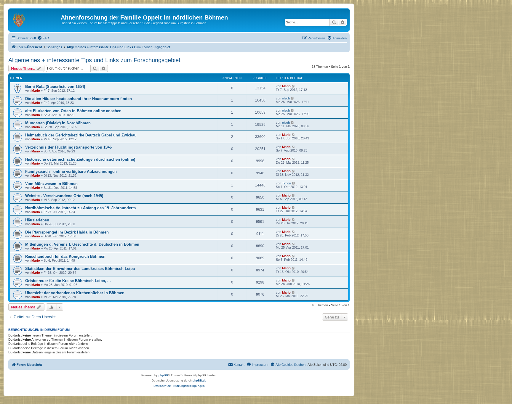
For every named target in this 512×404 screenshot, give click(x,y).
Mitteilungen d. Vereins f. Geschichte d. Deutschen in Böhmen (82, 244)
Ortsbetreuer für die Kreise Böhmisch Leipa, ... (68, 281)
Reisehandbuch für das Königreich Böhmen (65, 256)
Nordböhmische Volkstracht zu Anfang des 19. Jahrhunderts (80, 208)
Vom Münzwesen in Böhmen (51, 183)
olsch (286, 98)
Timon (286, 183)
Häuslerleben (37, 220)
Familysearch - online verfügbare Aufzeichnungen (71, 171)
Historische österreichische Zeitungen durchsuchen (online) (80, 159)
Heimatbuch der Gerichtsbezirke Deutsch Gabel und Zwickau (81, 135)
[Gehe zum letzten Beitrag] (293, 86)
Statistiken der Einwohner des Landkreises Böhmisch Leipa (80, 268)
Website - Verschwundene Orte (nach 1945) (64, 196)
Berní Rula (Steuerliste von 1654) (55, 86)
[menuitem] (43, 38)
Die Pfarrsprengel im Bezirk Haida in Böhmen (67, 232)
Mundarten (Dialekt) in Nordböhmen (58, 123)
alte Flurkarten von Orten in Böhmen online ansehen (73, 111)
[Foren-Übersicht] (35, 19)
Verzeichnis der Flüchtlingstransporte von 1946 (68, 147)
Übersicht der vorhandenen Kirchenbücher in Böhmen (74, 293)
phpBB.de (200, 380)
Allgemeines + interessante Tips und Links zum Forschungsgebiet (94, 60)
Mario (35, 90)
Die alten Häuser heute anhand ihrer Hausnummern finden (78, 98)
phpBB (163, 375)
